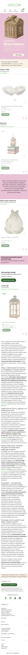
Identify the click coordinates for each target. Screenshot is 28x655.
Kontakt (3, 622)
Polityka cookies (5, 612)
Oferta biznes (4, 646)
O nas (2, 644)
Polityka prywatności (6, 614)
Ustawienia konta (5, 629)
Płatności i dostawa (6, 637)
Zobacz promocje (8, 280)
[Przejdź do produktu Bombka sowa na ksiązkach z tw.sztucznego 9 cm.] (14, 144)
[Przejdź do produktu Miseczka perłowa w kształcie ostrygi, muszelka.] (14, 90)
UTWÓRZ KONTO (16, 63)
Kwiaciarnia (4, 648)
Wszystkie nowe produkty (6, 126)
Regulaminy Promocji (6, 610)
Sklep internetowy (12, 653)
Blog (2, 645)
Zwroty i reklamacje (6, 611)
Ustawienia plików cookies (7, 615)
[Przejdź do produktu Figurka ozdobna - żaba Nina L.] (14, 221)
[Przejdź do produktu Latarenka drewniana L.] (14, 306)
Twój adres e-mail (5, 581)
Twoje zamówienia (5, 628)
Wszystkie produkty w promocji (9, 289)
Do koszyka (5, 114)
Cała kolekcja (3, 73)
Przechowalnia (4, 631)
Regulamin (3, 608)
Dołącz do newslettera (9, 585)
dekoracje (4, 404)
